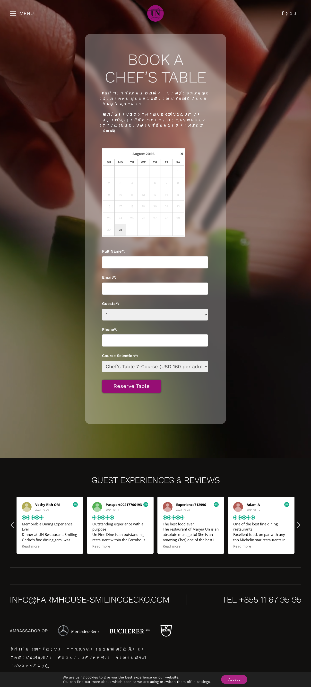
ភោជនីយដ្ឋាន (47, 649)
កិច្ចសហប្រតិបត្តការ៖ (83, 657)
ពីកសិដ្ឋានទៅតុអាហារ (31, 657)
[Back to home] (155, 13)
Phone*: (109, 329)
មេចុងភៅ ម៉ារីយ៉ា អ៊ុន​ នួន (121, 649)
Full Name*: (113, 251)
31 (120, 229)
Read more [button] (36, 546)
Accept (234, 679)
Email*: (109, 277)
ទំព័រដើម (19, 649)
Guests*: (110, 303)
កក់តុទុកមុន (79, 649)
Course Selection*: (120, 355)
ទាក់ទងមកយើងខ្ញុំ (29, 666)
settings (203, 682)
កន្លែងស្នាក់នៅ (130, 657)
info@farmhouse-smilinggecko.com (90, 600)
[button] (22, 13)
